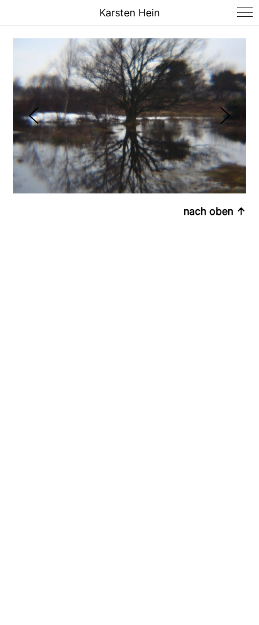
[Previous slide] (33, 116)
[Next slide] (225, 116)
